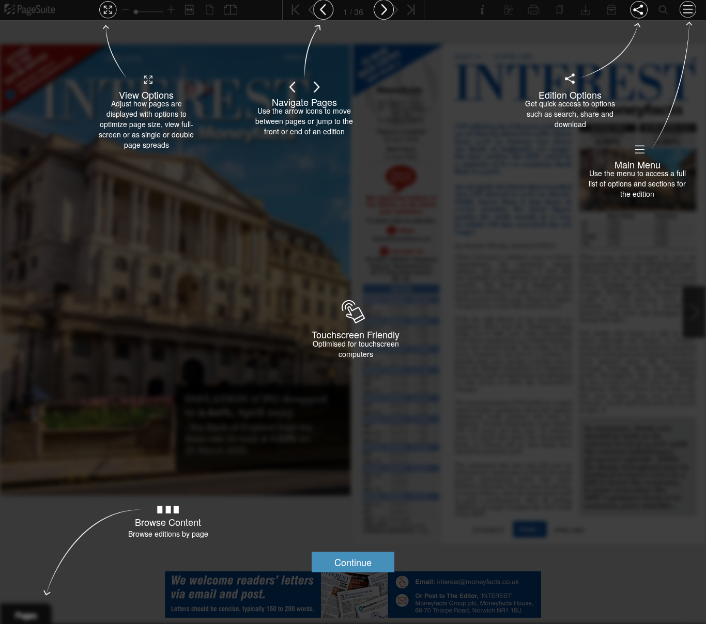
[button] (353, 562)
